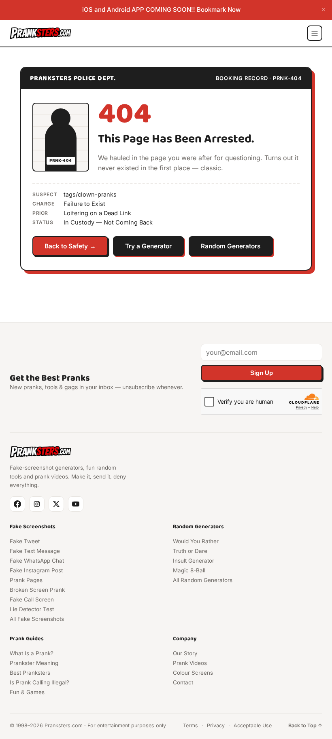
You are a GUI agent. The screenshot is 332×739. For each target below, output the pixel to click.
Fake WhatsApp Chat (37, 560)
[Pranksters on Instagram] (37, 504)
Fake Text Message (35, 551)
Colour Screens (193, 672)
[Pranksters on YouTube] (75, 504)
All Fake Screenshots (37, 619)
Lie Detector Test (32, 609)
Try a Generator (148, 246)
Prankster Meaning (34, 663)
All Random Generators (202, 580)
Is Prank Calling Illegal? (39, 682)
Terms (190, 725)
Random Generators (231, 246)
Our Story (185, 653)
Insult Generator (193, 560)
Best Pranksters (30, 672)
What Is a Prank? (31, 653)
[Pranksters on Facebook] (17, 504)
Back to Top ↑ (305, 725)
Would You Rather (196, 541)
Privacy (216, 725)
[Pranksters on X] (56, 504)
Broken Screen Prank (37, 590)
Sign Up (261, 373)
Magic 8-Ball (189, 570)
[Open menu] (314, 33)
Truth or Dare (190, 551)
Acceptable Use (253, 725)
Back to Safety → (70, 246)
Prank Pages (26, 580)
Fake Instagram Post (36, 570)
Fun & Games (27, 692)
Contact (183, 682)
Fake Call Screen (32, 599)
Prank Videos (190, 663)
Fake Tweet (25, 541)
